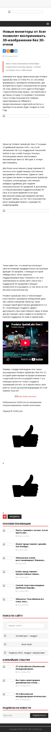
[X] (12, 51)
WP (30, 729)
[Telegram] (15, 51)
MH (25, 729)
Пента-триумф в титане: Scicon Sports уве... (32, 531)
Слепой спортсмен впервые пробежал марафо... (30, 586)
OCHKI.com (37, 729)
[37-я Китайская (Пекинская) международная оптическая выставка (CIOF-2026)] (8, 671)
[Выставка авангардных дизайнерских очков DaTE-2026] (8, 685)
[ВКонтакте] (4, 51)
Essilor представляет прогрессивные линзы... (28, 572)
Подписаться (39, 715)
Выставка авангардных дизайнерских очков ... (28, 681)
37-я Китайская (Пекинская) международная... (30, 667)
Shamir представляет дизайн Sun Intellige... (31, 545)
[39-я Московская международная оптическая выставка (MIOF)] (8, 699)
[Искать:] (25, 625)
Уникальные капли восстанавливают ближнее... (31, 559)
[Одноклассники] (8, 51)
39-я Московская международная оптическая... (31, 695)
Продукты (14, 516)
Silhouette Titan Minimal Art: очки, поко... (30, 600)
